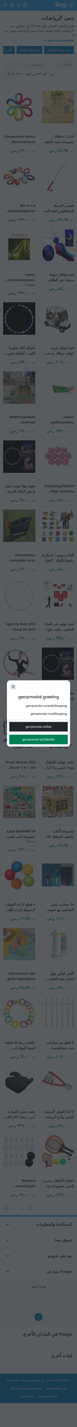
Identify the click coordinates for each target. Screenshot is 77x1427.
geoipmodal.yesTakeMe (39, 739)
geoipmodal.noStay (38, 727)
